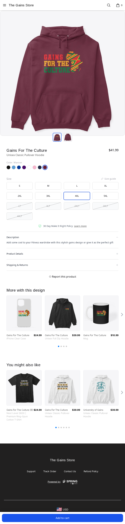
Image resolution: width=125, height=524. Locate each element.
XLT (48, 205)
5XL (105, 195)
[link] (24, 313)
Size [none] (9, 179)
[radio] (20, 186)
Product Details (15, 253)
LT (19, 205)
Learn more (80, 226)
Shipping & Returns (17, 264)
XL (105, 185)
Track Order (49, 471)
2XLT (76, 205)
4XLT (19, 216)
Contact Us (70, 471)
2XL (19, 195)
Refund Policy (91, 471)
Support (31, 471)
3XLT (105, 205)
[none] (108, 178)
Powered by (54, 481)
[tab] (57, 137)
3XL (48, 195)
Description (13, 237)
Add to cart (62, 518)
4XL (77, 195)
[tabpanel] (62, 73)
